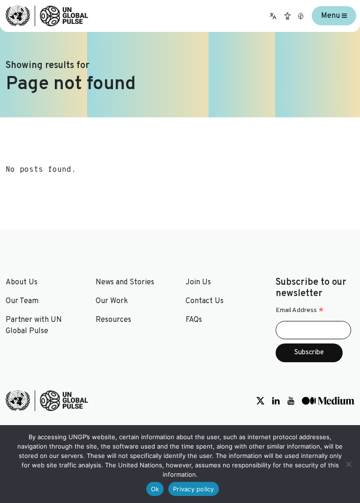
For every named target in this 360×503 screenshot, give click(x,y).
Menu (331, 16)
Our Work (112, 301)
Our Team (22, 301)
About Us (22, 282)
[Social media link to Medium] (328, 400)
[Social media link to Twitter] (260, 400)
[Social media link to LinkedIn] (276, 400)
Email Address (300, 310)
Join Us (198, 282)
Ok (155, 489)
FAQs (194, 320)
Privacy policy (193, 489)
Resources (113, 320)
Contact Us (205, 301)
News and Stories (125, 282)
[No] (348, 464)
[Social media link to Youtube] (290, 400)
